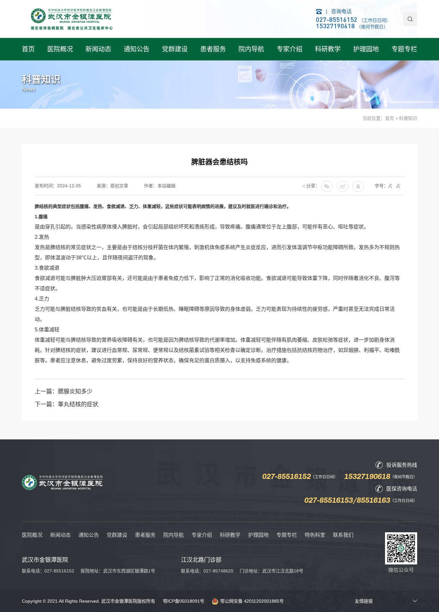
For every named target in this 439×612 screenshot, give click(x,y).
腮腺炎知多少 (75, 391)
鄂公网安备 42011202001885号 (252, 601)
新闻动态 (98, 49)
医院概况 (60, 49)
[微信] (342, 185)
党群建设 (175, 49)
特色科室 (315, 535)
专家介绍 (289, 49)
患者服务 (213, 49)
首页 (28, 49)
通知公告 (136, 49)
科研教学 (328, 49)
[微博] (358, 185)
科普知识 (408, 118)
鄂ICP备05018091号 (183, 601)
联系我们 (343, 535)
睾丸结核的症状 (78, 404)
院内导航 (251, 49)
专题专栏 (404, 49)
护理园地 (366, 49)
